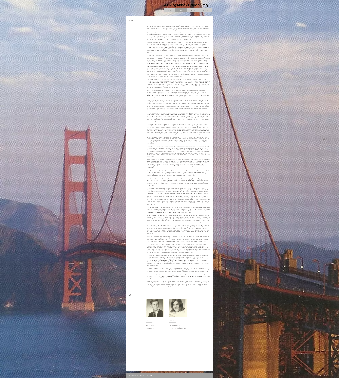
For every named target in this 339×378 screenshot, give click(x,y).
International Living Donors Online (175, 284)
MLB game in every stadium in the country (185, 127)
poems (193, 28)
